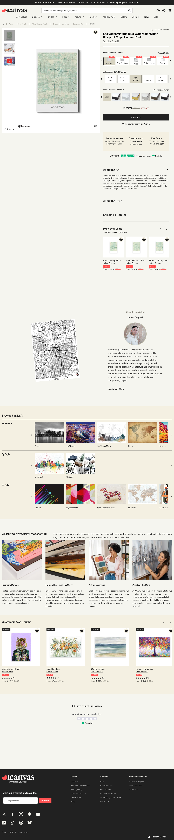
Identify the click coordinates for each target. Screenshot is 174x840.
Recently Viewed (159, 837)
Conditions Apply (157, 144)
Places (11, 24)
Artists (78, 17)
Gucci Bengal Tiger (10, 669)
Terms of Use (76, 797)
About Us (74, 782)
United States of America (40, 24)
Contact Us (104, 801)
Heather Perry (7, 672)
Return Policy (105, 790)
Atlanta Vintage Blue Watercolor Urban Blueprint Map (136, 260)
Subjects (36, 17)
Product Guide (163, 53)
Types (64, 17)
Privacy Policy (76, 790)
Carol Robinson (52, 672)
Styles (51, 17)
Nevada (55, 24)
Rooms (92, 17)
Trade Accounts (135, 786)
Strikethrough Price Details (110, 797)
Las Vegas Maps (78, 24)
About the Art (111, 169)
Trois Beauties (52, 669)
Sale (156, 17)
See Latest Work (116, 389)
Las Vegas (65, 24)
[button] (109, 61)
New (146, 17)
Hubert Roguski (109, 263)
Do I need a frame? (161, 90)
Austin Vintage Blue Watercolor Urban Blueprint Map (113, 260)
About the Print (112, 201)
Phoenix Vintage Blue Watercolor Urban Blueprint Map (159, 260)
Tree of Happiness (144, 669)
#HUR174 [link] (92, 24)
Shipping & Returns (114, 214)
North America (22, 24)
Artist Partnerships (78, 794)
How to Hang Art (106, 786)
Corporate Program (136, 782)
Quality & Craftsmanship (80, 786)
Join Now (45, 800)
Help (102, 782)
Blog (73, 801)
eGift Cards (133, 790)
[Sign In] (164, 10)
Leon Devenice (142, 672)
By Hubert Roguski (111, 41)
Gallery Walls (109, 17)
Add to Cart (136, 117)
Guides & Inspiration (108, 794)
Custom (135, 17)
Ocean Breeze (98, 669)
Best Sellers (21, 17)
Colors (124, 17)
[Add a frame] (24, 126)
